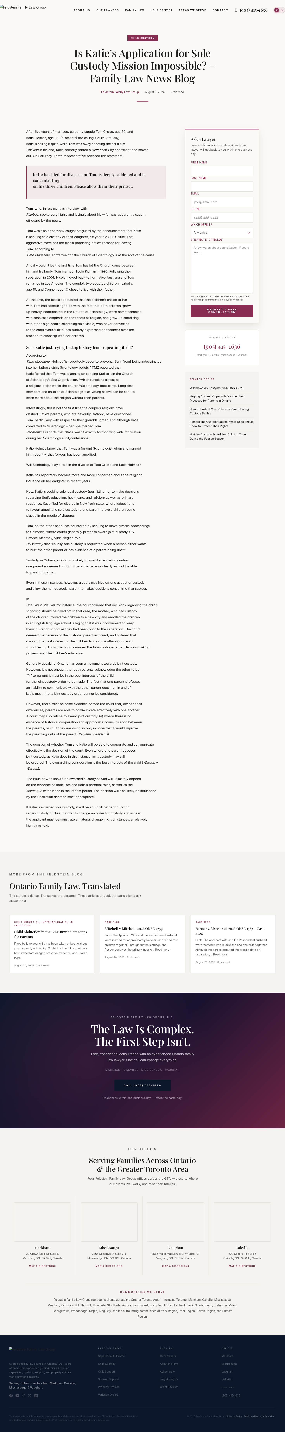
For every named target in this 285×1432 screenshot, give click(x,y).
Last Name (198, 178)
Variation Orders (108, 1394)
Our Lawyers (107, 10)
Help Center (161, 10)
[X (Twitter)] (29, 1395)
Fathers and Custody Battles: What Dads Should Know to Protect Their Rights (222, 424)
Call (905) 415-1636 (142, 1085)
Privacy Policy (234, 1416)
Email (195, 193)
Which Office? (201, 224)
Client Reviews (169, 1387)
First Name (199, 162)
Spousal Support (108, 1379)
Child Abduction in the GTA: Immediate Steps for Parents (50, 934)
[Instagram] (23, 1395)
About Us (81, 10)
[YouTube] (17, 1395)
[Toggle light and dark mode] (279, 10)
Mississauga (109, 1247)
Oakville (242, 1247)
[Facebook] (11, 1395)
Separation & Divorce (111, 1356)
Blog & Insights (169, 1379)
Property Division (109, 1387)
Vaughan (175, 1247)
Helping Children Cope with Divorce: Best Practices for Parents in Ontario (217, 398)
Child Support (106, 1371)
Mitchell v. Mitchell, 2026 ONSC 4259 (133, 928)
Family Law (134, 10)
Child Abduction (27, 922)
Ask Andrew (167, 1371)
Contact (220, 10)
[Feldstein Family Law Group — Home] (23, 10)
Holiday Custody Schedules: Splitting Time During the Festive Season (218, 436)
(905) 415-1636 (222, 346)
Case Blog (112, 922)
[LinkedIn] (36, 1395)
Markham (42, 1247)
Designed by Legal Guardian (259, 1416)
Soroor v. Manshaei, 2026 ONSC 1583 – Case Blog (229, 931)
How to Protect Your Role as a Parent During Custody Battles (219, 411)
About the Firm (169, 1363)
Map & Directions (42, 1266)
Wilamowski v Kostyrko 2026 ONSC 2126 (217, 388)
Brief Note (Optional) (207, 239)
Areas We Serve (192, 10)
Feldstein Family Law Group (120, 92)
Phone (195, 209)
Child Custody (142, 38)
